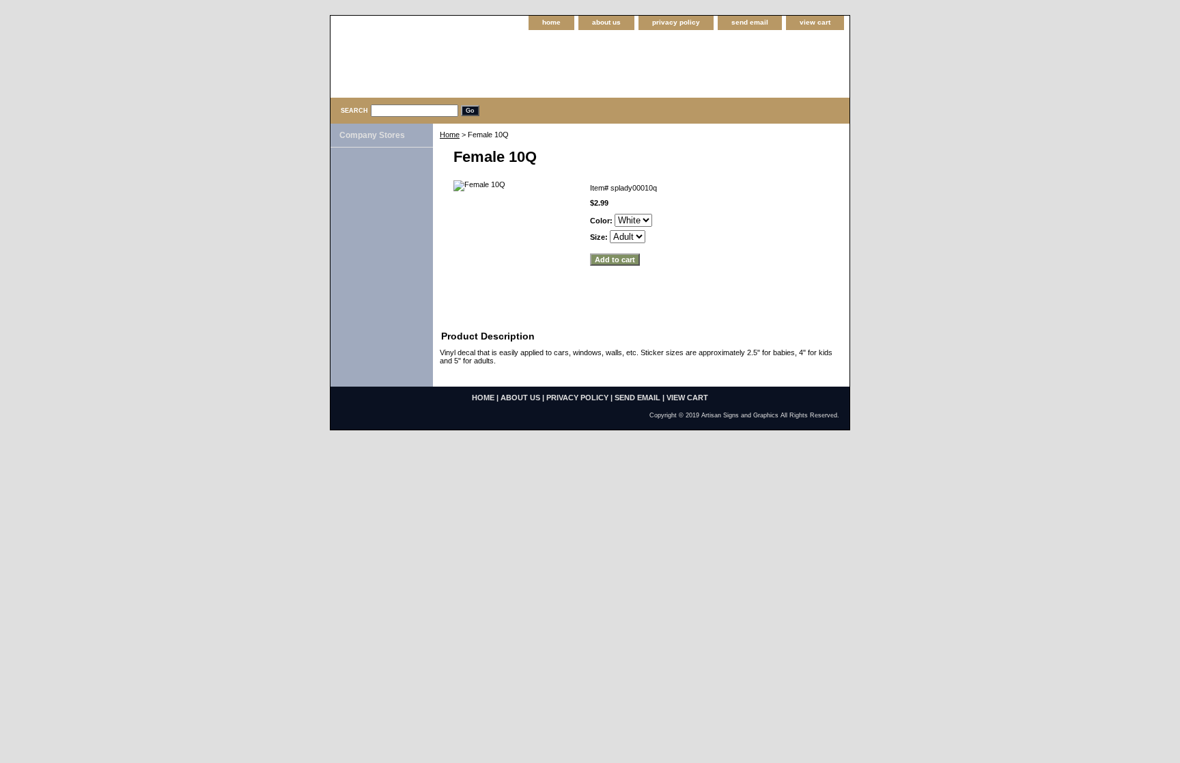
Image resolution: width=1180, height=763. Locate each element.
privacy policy (676, 22)
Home (450, 134)
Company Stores (372, 135)
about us (606, 22)
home (551, 22)
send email (749, 22)
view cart (815, 22)
